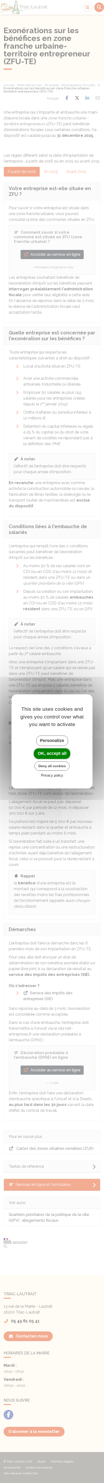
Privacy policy (52, 775)
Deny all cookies (52, 766)
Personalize (52, 740)
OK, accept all (52, 753)
